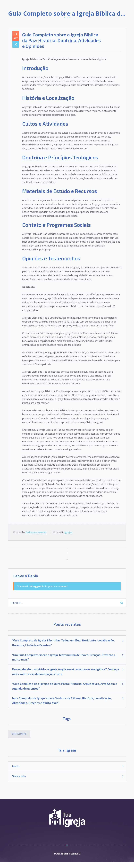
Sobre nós (19, 776)
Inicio (15, 766)
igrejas (68, 532)
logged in (38, 586)
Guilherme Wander (36, 532)
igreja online (19, 733)
